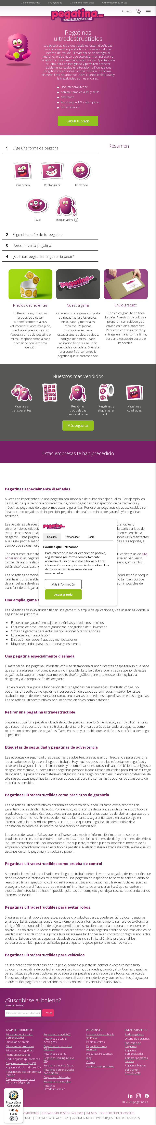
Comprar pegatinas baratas (136, 1059)
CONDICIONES (30, 1113)
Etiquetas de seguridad (20, 1050)
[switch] (14, 1118)
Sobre (91, 536)
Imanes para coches (18, 1054)
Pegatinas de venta (55, 1053)
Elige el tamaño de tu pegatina (37, 234)
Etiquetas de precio (17, 1042)
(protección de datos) (14, 1005)
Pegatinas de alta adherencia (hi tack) (23, 1073)
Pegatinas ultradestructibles (54, 1087)
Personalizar (72, 536)
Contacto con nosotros (100, 1066)
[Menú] (20, 1090)
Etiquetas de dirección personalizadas (19, 1036)
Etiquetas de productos (20, 1046)
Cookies (52, 536)
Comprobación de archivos (114, 2)
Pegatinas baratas (135, 1065)
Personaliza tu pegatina (32, 245)
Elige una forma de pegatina (35, 148)
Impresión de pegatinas (133, 1044)
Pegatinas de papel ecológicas (55, 1040)
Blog (88, 1058)
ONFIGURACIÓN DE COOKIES (117, 1113)
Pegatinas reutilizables (57, 1081)
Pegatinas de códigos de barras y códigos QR (20, 1080)
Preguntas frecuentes (99, 1053)
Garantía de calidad (30, 2)
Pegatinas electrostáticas (59, 1065)
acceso (126, 11)
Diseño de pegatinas (137, 1038)
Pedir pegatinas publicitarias (23, 1059)
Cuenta (90, 1062)
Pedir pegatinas (134, 1034)
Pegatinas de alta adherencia (23, 1067)
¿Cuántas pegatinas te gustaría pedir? (43, 256)
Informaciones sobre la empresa (100, 1036)
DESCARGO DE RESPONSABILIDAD (62, 1113)
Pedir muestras (95, 1042)
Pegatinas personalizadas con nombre (59, 1071)
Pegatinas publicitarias (57, 1077)
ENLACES (91, 1113)
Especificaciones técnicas (96, 1047)
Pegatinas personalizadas (134, 1052)
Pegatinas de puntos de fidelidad (58, 1047)
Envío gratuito (55, 2)
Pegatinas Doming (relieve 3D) (59, 1059)
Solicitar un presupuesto (133, 1071)
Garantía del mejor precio (82, 2)
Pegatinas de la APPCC (57, 1034)
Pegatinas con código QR (21, 1063)
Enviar (48, 1013)
